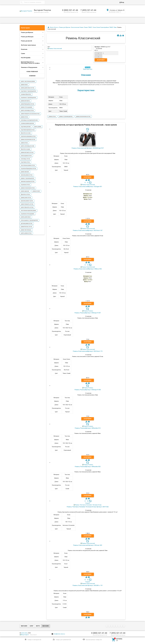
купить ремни (37, 126)
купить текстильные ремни (28, 81)
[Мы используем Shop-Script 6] (24, 634)
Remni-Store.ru (54, 27)
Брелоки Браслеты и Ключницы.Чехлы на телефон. (30, 62)
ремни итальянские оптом (28, 188)
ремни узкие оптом (26, 197)
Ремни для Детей (26, 41)
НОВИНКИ (32, 76)
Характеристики (87, 69)
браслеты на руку (25, 149)
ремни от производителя (27, 178)
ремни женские (25, 171)
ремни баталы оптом (26, 226)
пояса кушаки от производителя (29, 220)
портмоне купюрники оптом (28, 136)
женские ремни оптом (26, 175)
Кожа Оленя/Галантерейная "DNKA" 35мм (104, 27)
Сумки (23, 53)
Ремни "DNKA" (88, 27)
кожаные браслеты (26, 94)
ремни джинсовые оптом (27, 87)
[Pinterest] (117, 626)
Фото (38, 626)
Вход (121, 2)
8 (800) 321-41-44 (70, 10)
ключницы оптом (25, 158)
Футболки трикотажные (28, 45)
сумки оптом (24, 142)
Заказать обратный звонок (89, 12)
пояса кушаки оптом (26, 155)
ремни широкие (25, 191)
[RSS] (119, 626)
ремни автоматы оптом (27, 152)
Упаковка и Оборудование (29, 67)
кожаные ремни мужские (27, 123)
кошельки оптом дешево (27, 213)
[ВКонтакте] (107, 626)
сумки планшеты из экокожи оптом (30, 113)
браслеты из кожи (25, 133)
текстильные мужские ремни (28, 210)
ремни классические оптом (28, 139)
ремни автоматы (25, 100)
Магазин (24, 626)
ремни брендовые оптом (27, 104)
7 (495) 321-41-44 (88, 10)
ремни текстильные (26, 229)
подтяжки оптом (25, 162)
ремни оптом (24, 117)
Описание (87, 67)
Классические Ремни (77, 27)
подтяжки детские (26, 126)
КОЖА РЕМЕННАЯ (32, 71)
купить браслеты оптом (27, 207)
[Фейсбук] (112, 626)
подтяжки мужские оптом (27, 129)
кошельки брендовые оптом (28, 168)
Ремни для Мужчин (27, 32)
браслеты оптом (25, 194)
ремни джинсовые (26, 217)
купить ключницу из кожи (27, 146)
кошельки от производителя (28, 97)
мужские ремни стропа (27, 200)
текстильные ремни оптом (28, 165)
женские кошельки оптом (27, 181)
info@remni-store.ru (58, 634)
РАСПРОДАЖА (25, 57)
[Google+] (109, 626)
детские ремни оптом (26, 223)
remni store (24, 633)
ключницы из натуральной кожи (29, 120)
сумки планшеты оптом (27, 204)
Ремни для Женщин (27, 36)
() (32, 639)
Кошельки (24, 49)
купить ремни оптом (26, 233)
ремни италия (36, 191)
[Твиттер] (114, 626)
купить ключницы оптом (27, 110)
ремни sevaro (24, 84)
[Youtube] (121, 626)
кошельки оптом (25, 184)
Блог (31, 626)
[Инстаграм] (124, 626)
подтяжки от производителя (28, 91)
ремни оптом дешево (26, 107)
